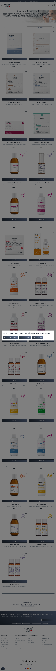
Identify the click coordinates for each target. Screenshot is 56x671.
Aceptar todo (37, 337)
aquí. (49, 333)
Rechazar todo (25, 337)
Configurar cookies (10, 337)
